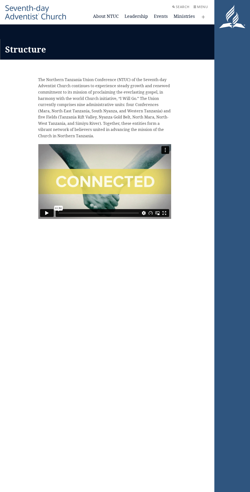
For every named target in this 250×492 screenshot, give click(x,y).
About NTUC (106, 16)
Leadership (136, 16)
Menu (202, 6)
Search (182, 6)
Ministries (184, 16)
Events (161, 16)
